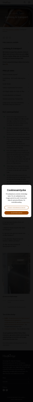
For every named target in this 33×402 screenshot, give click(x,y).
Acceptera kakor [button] (16, 212)
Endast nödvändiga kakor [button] (16, 207)
